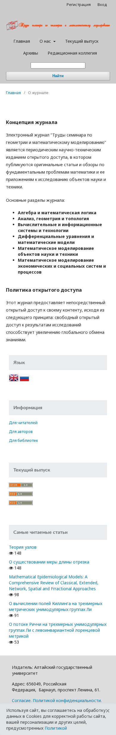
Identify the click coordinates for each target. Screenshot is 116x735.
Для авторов (21, 431)
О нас (46, 41)
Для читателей (23, 422)
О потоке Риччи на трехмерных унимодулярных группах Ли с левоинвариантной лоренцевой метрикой (57, 630)
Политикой (56, 728)
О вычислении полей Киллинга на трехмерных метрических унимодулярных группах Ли (55, 606)
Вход (102, 4)
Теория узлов (23, 547)
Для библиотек (23, 440)
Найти (58, 76)
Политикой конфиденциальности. (67, 700)
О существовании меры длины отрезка (49, 562)
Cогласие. (22, 700)
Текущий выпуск (81, 41)
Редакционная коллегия (72, 53)
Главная (21, 41)
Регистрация (79, 4)
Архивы (30, 53)
